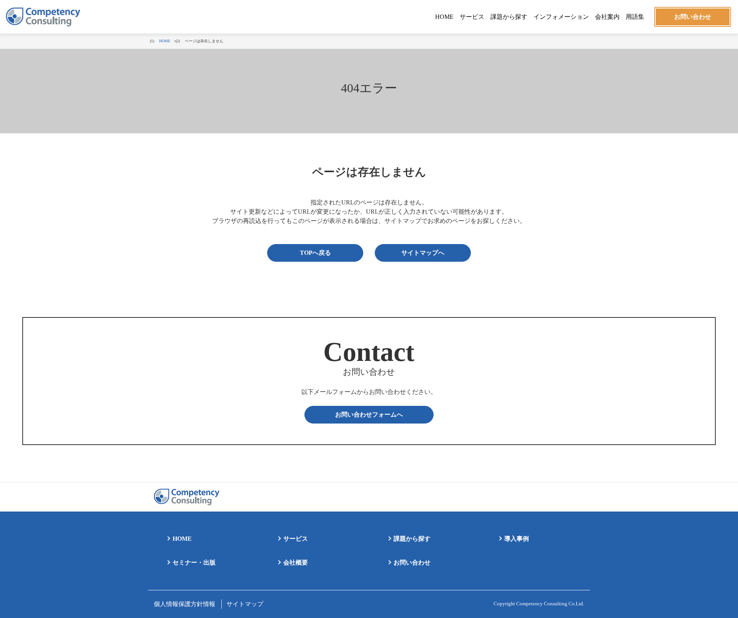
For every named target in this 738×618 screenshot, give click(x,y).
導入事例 (516, 538)
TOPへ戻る (315, 252)
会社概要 (295, 562)
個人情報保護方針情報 (184, 604)
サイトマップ (244, 604)
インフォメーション (561, 16)
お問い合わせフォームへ (369, 414)
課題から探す (508, 16)
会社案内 (607, 16)
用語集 (635, 16)
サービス (472, 16)
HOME (444, 16)
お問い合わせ (692, 16)
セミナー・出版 (194, 562)
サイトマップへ (422, 252)
